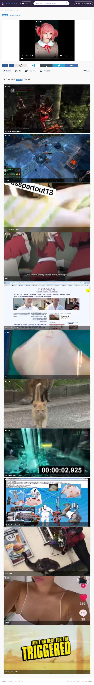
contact (10, 681)
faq (16, 681)
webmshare (11, 3)
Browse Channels (83, 3)
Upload (27, 3)
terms (21, 681)
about (4, 681)
